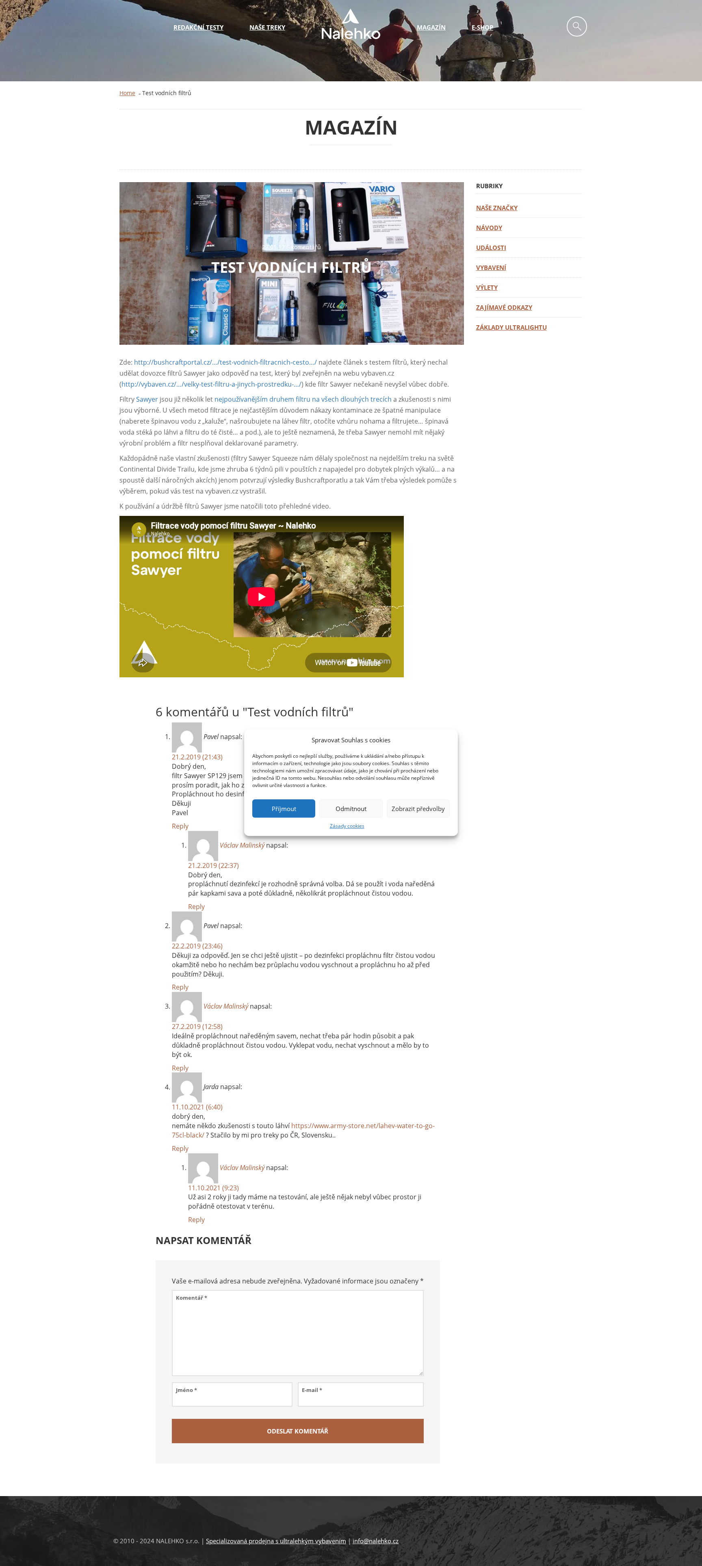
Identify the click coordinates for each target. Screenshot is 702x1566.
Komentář (191, 1297)
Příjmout (284, 809)
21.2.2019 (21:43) (197, 757)
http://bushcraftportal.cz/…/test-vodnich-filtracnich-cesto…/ (225, 362)
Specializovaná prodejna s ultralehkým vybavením (276, 1541)
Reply (180, 826)
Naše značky (497, 208)
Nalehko (351, 24)
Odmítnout (351, 809)
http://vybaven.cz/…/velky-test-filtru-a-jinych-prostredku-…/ (211, 384)
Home (127, 93)
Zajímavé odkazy (504, 307)
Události (491, 248)
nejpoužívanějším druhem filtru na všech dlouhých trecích (303, 399)
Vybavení (491, 267)
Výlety (487, 287)
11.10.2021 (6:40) (197, 1107)
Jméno (186, 1390)
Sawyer (147, 399)
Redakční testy (198, 27)
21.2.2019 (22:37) (213, 865)
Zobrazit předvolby (418, 809)
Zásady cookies (347, 826)
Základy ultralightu (511, 327)
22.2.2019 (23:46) (197, 946)
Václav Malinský (242, 845)
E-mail (312, 1390)
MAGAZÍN (431, 27)
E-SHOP (482, 27)
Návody (489, 228)
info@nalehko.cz (376, 1541)
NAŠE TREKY (267, 27)
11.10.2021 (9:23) (213, 1187)
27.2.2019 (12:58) (197, 1026)
